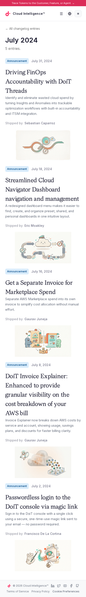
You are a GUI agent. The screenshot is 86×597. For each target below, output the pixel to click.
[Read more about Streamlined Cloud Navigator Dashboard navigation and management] (43, 247)
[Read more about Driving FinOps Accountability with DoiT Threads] (43, 145)
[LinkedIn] (52, 586)
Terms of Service (17, 591)
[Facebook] (71, 586)
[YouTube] (65, 586)
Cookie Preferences (65, 591)
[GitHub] (77, 586)
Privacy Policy (41, 591)
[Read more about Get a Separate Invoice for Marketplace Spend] (43, 341)
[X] (59, 586)
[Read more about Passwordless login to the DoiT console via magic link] (43, 555)
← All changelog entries (22, 28)
